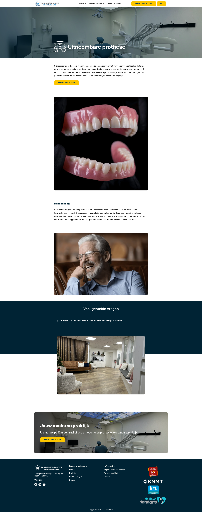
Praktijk (72, 473)
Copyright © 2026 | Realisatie (101, 510)
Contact (117, 3)
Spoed (109, 3)
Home (72, 470)
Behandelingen (75, 476)
